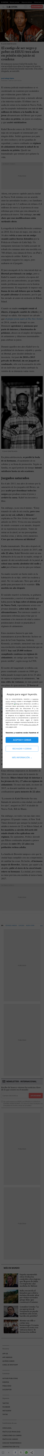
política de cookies (30, 725)
